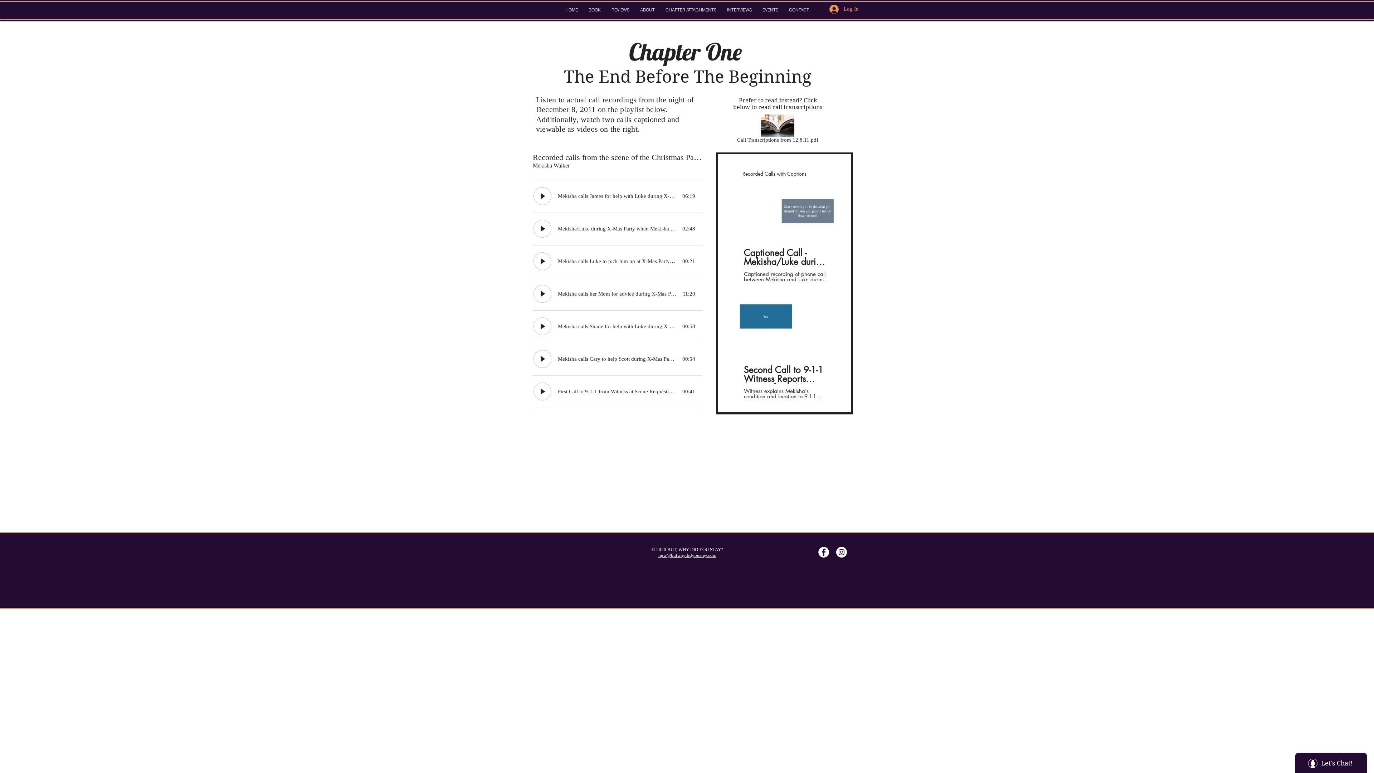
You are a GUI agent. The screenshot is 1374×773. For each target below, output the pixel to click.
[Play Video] (786, 211)
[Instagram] (841, 552)
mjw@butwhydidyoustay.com (687, 555)
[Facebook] (823, 552)
